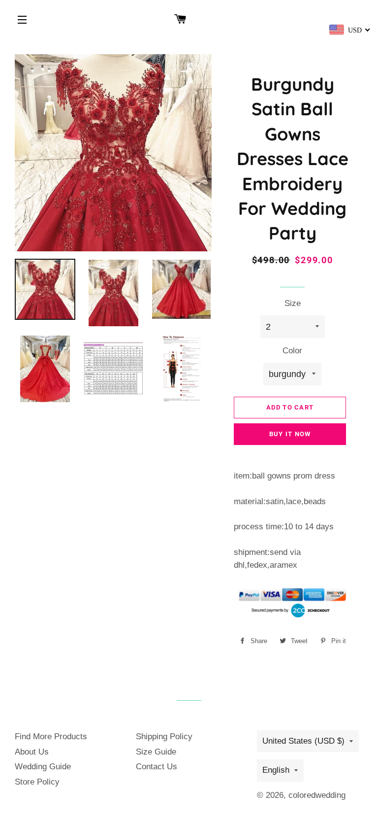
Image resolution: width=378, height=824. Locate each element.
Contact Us (156, 766)
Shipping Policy (164, 736)
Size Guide (156, 751)
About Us (32, 751)
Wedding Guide (43, 766)
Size (292, 303)
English (275, 770)
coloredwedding (317, 795)
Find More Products (51, 736)
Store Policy (37, 782)
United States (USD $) (303, 741)
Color (292, 350)
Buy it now (290, 434)
